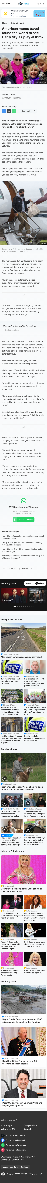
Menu (8, 3)
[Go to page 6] (25, 606)
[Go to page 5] (23, 606)
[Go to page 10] (33, 606)
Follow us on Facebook (15, 1140)
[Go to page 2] (17, 606)
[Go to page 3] (19, 606)
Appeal (27, 1129)
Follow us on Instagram (16, 1150)
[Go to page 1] (14, 606)
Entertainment (17, 23)
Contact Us (5, 1160)
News (4, 23)
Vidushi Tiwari (8, 94)
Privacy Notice (31, 1157)
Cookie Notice (18, 1160)
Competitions (30, 1125)
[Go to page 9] (31, 606)
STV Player (7, 1125)
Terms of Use (18, 1157)
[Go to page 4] (21, 606)
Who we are (6, 1157)
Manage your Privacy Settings (15, 1167)
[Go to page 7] (27, 606)
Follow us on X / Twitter (16, 1135)
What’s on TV (8, 1129)
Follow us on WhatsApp (16, 1145)
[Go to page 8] (29, 606)
